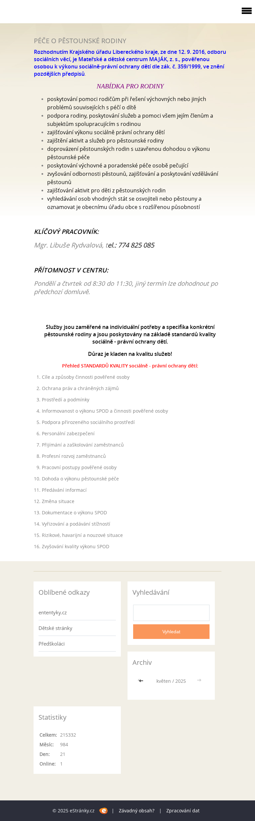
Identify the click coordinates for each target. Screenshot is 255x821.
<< (141, 681)
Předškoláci (52, 643)
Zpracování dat (183, 810)
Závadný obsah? (136, 810)
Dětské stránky (55, 628)
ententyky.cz (53, 612)
